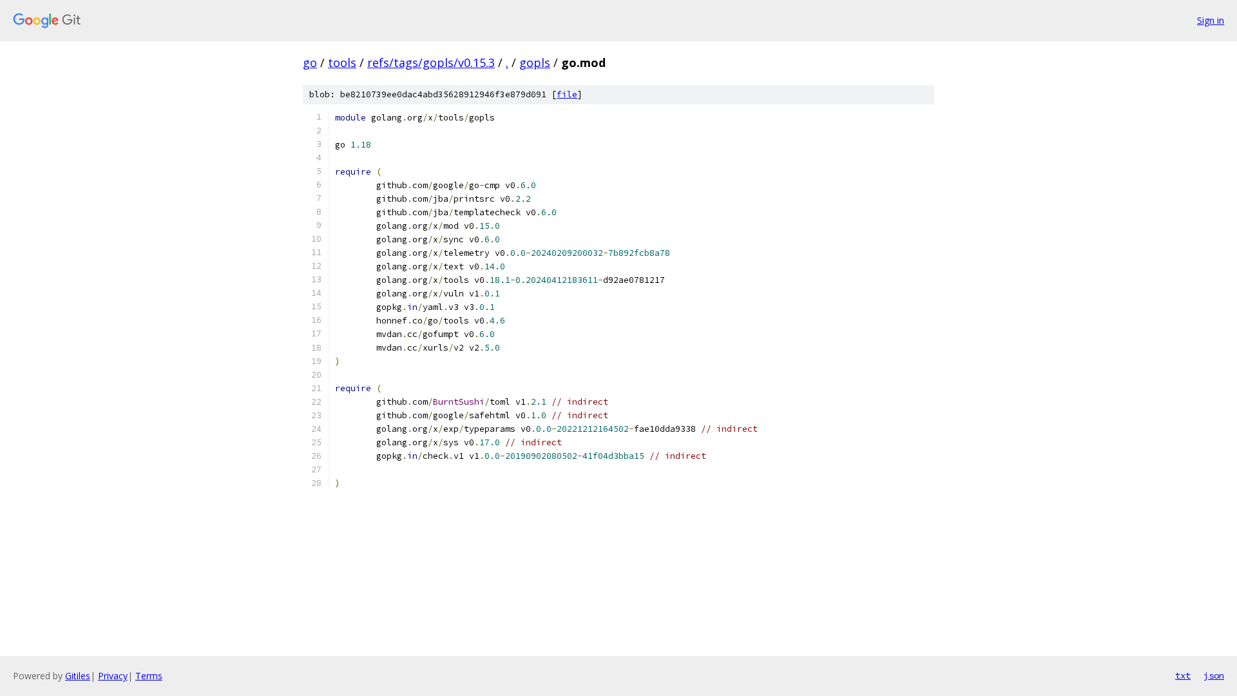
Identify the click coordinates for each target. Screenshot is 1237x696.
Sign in (1210, 20)
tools (342, 62)
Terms (148, 676)
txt (1183, 675)
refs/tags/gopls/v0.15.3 (431, 62)
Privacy (113, 676)
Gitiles (77, 676)
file (567, 94)
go (310, 62)
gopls (534, 62)
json (1213, 675)
